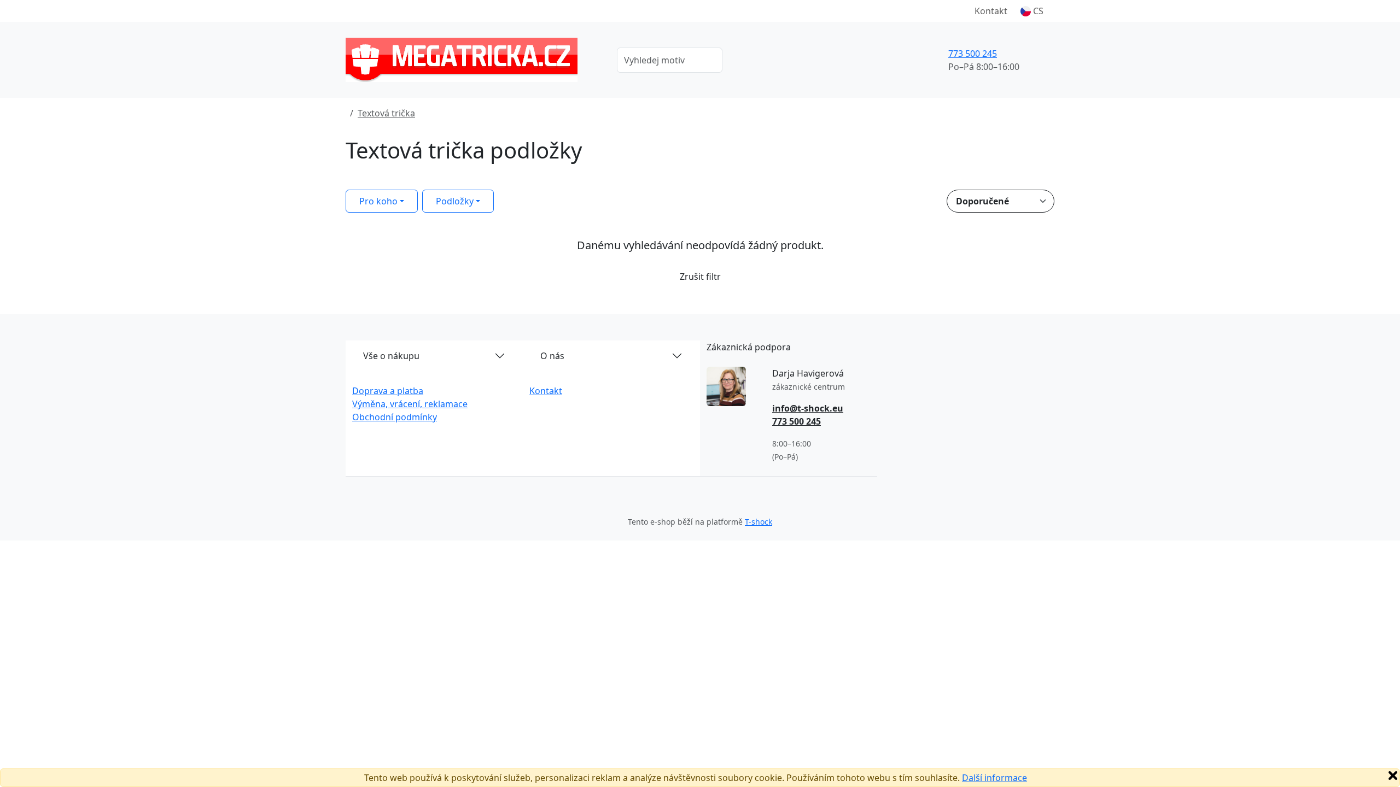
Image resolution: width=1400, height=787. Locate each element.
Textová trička (386, 113)
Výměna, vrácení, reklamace (410, 404)
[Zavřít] (1393, 775)
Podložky (455, 201)
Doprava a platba (387, 391)
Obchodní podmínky (394, 417)
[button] (1032, 11)
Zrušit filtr (700, 277)
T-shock (758, 521)
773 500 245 (972, 54)
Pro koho (378, 201)
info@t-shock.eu (807, 408)
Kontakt (991, 11)
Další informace (994, 778)
